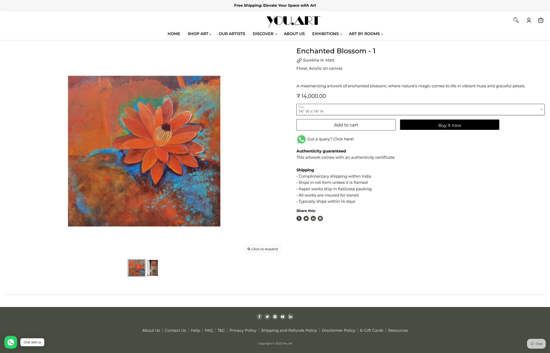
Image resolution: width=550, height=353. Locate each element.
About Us (294, 33)
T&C (221, 330)
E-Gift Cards (371, 330)
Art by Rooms (365, 33)
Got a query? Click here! (330, 139)
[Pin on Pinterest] (320, 218)
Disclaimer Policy (338, 330)
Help (195, 330)
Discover (264, 33)
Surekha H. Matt (318, 60)
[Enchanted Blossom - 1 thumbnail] (152, 267)
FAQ (209, 330)
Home (174, 33)
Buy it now (449, 125)
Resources (398, 330)
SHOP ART (198, 33)
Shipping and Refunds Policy (289, 330)
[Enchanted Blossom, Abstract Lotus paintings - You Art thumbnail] (136, 267)
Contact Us (175, 330)
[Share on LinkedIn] (313, 218)
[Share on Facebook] (299, 218)
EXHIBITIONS (326, 33)
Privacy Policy (243, 330)
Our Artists (232, 33)
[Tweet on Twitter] (306, 218)
